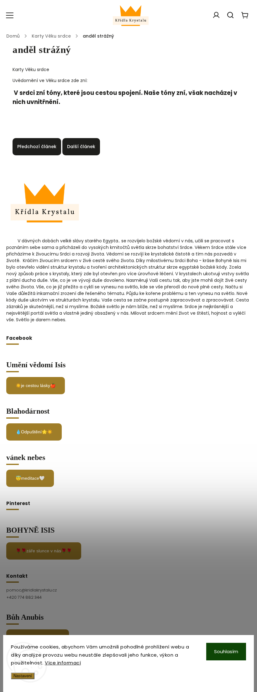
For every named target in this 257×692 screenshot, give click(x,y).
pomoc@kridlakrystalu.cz (31, 590)
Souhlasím (226, 651)
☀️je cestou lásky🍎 (35, 385)
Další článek (81, 146)
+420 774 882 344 (24, 597)
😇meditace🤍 (30, 478)
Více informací (63, 662)
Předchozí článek (36, 146)
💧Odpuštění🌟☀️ (34, 431)
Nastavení (22, 676)
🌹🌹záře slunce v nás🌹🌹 (44, 550)
